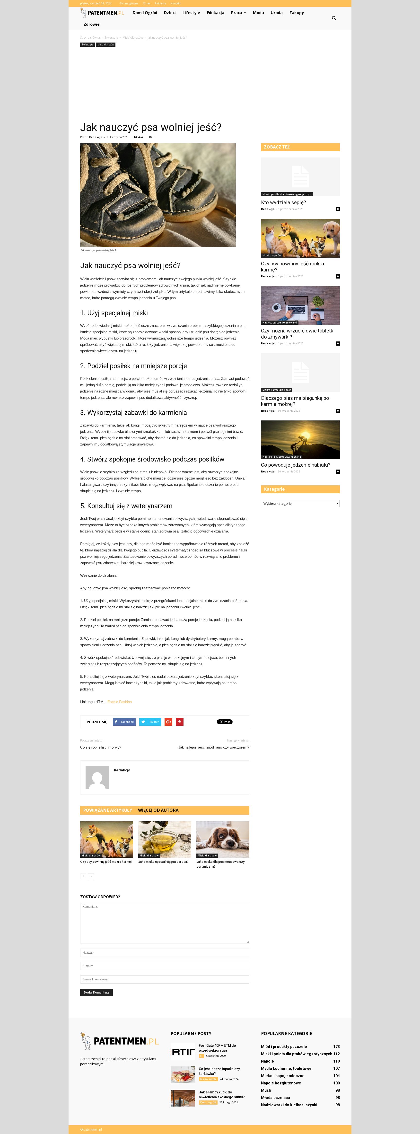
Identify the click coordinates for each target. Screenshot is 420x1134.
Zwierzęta (87, 44)
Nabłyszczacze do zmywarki (279, 322)
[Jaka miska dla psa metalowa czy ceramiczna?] (222, 839)
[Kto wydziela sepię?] (300, 176)
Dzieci (170, 12)
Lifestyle (191, 12)
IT (201, 1055)
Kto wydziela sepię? (283, 202)
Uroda (277, 12)
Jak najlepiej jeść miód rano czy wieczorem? (213, 747)
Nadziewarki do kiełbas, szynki (289, 1105)
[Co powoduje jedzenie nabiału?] (300, 439)
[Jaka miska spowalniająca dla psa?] (164, 839)
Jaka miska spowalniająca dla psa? (163, 862)
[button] (334, 18)
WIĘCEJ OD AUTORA (158, 810)
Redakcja (96, 137)
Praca (236, 12)
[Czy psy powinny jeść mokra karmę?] (106, 839)
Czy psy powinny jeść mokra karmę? (106, 862)
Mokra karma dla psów (276, 390)
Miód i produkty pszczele (284, 1046)
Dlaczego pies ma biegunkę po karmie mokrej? (295, 401)
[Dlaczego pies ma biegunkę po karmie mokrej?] (300, 372)
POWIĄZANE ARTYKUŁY (107, 810)
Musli (266, 1090)
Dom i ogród (145, 12)
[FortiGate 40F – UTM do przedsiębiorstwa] (183, 1051)
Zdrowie (92, 24)
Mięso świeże (208, 1079)
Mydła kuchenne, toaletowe (286, 1068)
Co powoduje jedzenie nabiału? (295, 465)
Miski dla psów (105, 44)
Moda (258, 12)
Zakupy (296, 12)
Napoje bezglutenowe (281, 1083)
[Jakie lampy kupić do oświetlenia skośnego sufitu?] (183, 1098)
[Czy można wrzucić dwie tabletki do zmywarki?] (300, 305)
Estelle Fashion (119, 702)
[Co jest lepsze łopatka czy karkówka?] (183, 1074)
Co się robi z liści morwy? (100, 747)
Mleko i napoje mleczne (283, 1075)
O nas (146, 3)
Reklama (160, 3)
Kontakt (176, 3)
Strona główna (129, 3)
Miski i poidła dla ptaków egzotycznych (287, 194)
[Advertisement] (210, 84)
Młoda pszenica (275, 1097)
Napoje (267, 1061)
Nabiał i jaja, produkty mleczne (281, 456)
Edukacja (215, 12)
